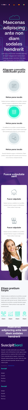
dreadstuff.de (11, 365)
